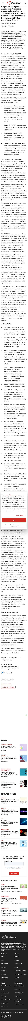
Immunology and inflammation (6, 769)
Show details (19, 515)
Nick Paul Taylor (4, 836)
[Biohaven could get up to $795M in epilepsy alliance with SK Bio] (23, 886)
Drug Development (6, 744)
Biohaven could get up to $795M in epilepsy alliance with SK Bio (9, 888)
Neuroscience (6, 684)
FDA (2, 840)
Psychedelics (5, 908)
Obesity (3, 808)
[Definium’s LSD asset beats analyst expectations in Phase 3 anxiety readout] (23, 910)
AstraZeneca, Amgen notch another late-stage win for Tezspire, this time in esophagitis (9, 774)
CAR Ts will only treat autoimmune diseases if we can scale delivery (9, 800)
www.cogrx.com (5, 608)
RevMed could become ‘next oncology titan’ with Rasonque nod (8, 758)
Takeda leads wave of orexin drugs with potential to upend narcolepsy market (9, 900)
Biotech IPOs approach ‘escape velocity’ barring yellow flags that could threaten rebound (9, 822)
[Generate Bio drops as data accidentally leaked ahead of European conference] (23, 747)
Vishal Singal (4, 803)
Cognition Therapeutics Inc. (17, 56)
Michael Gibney (4, 814)
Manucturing (5, 829)
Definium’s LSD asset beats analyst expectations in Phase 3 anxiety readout (9, 912)
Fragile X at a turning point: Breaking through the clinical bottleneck (8, 784)
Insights (3, 781)
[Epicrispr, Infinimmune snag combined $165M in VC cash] (23, 922)
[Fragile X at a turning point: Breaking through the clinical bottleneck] (23, 783)
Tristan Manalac (4, 761)
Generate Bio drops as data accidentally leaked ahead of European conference (8, 748)
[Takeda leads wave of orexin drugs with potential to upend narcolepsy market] (23, 898)
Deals (3, 884)
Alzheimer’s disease (8, 687)
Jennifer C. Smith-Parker (6, 787)
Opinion (3, 798)
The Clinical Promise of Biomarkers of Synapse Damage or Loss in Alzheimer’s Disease (12, 72)
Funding (3, 920)
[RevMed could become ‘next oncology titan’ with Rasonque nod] (23, 758)
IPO (2, 819)
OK (14, 520)
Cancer (3, 755)
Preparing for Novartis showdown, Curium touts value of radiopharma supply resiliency (10, 833)
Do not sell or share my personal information (14, 525)
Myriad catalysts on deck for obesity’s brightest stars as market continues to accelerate (9, 811)
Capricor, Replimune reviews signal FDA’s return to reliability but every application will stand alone (9, 844)
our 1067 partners (11, 495)
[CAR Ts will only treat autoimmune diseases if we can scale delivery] (23, 800)
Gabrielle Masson (5, 750)
